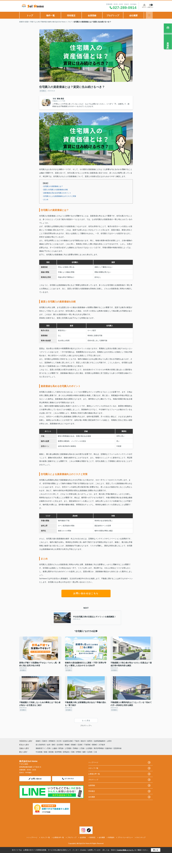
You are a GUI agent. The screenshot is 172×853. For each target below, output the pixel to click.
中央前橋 (39, 752)
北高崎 (89, 752)
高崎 (72, 752)
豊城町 (74, 745)
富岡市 (89, 741)
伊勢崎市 (52, 741)
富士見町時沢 (41, 745)
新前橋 (51, 752)
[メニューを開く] (149, 15)
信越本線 (108, 748)
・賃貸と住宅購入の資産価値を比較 (55, 190)
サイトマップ (140, 837)
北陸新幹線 (117, 748)
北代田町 (60, 745)
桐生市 (83, 741)
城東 (84, 752)
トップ (30, 15)
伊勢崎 (78, 752)
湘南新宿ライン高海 (43, 748)
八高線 (82, 748)
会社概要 (133, 15)
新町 (54, 745)
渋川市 (59, 741)
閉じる (155, 850)
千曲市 (76, 741)
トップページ (93, 762)
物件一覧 (50, 15)
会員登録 (92, 15)
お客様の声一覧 (94, 774)
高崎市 (44, 741)
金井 (49, 745)
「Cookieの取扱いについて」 (125, 850)
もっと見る (86, 720)
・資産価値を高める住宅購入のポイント (56, 193)
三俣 (95, 752)
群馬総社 (66, 752)
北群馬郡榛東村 (99, 741)
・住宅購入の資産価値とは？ (52, 186)
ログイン (144, 7)
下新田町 (87, 745)
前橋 (45, 752)
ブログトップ (112, 15)
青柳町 (67, 745)
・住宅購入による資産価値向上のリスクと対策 (59, 196)
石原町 (80, 745)
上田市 (109, 741)
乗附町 (94, 745)
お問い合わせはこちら (86, 593)
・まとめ (45, 199)
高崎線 (75, 748)
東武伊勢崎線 (99, 748)
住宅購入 (43, 91)
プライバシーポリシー (125, 837)
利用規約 (111, 837)
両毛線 (61, 748)
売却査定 (71, 15)
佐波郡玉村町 (68, 741)
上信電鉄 (89, 748)
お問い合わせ (36, 779)
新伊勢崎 (58, 752)
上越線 (54, 748)
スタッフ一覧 (93, 768)
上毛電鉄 (68, 748)
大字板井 (102, 745)
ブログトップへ (86, 725)
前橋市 (38, 741)
